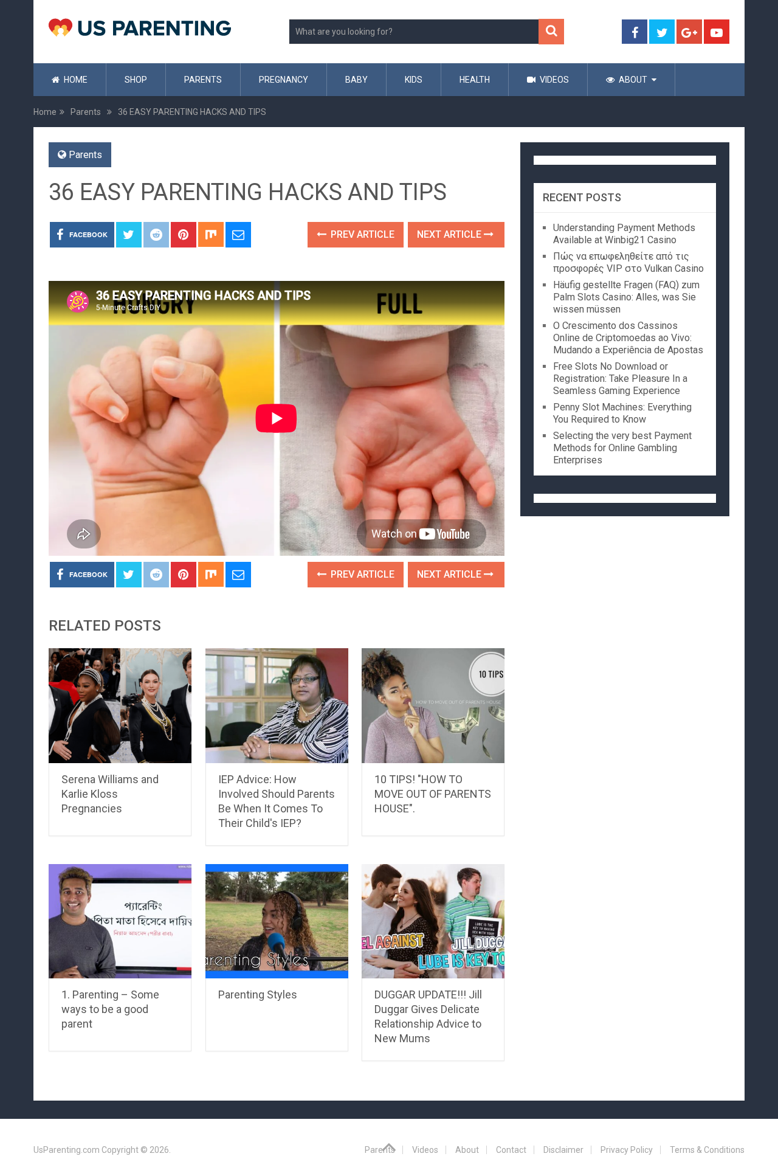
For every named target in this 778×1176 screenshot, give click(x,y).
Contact (511, 1150)
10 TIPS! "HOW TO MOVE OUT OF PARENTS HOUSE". (432, 794)
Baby (356, 80)
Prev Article (361, 234)
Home (75, 80)
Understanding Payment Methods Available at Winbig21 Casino (624, 234)
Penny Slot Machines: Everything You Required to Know (622, 413)
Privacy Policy (627, 1150)
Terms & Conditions (707, 1150)
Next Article (450, 234)
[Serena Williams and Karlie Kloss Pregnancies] (120, 705)
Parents (203, 80)
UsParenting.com (66, 1150)
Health (475, 80)
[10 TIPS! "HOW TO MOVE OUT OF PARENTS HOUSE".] (433, 705)
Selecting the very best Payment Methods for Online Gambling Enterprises (622, 448)
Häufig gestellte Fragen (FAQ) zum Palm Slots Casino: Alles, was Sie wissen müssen (626, 297)
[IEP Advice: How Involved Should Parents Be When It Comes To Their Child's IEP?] (276, 705)
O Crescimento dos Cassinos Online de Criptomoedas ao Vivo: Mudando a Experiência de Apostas (628, 338)
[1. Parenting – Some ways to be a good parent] (120, 921)
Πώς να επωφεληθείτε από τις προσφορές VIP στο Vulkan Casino (628, 262)
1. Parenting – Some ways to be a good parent (110, 1009)
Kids (413, 80)
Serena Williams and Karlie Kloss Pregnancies (110, 794)
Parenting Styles (257, 994)
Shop (136, 80)
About (632, 80)
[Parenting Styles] (276, 921)
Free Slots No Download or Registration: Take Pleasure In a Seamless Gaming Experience (620, 378)
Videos (553, 80)
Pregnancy (283, 80)
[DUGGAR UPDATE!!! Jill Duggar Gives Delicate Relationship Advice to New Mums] (433, 921)
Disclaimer (563, 1150)
